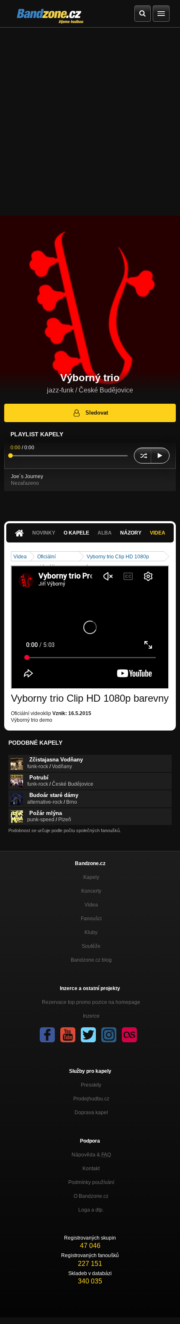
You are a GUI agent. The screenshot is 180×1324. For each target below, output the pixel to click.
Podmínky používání (91, 1182)
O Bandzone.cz (91, 1196)
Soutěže (91, 946)
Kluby (91, 932)
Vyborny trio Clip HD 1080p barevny (118, 557)
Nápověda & (91, 1155)
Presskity (91, 1085)
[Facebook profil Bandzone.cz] (47, 1034)
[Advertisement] (90, 121)
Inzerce (91, 1016)
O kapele (76, 533)
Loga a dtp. (91, 1210)
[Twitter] (88, 1034)
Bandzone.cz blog (91, 960)
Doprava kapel (91, 1112)
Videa (157, 533)
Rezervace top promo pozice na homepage (91, 1002)
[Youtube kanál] (67, 1034)
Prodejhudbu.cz (91, 1099)
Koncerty (91, 891)
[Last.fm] (129, 1034)
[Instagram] (108, 1034)
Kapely (91, 877)
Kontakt (91, 1168)
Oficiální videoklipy (48, 557)
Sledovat (96, 413)
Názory (130, 533)
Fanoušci (91, 919)
